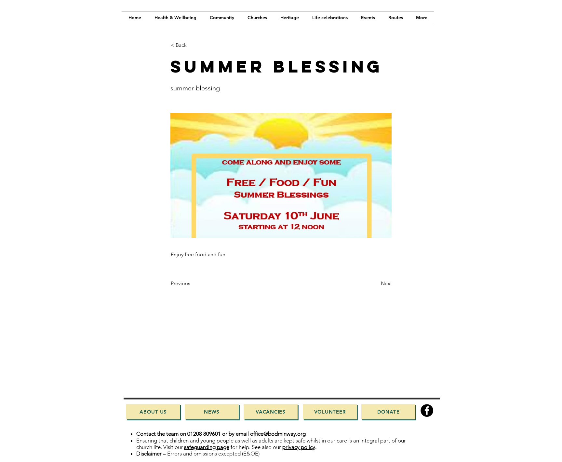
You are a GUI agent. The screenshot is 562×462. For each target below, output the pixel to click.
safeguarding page (206, 447)
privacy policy (298, 447)
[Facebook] (427, 410)
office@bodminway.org (278, 433)
